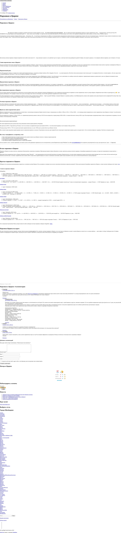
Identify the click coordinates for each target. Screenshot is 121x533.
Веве (1, 438)
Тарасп (1, 498)
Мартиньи (2, 476)
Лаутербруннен (3, 464)
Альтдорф (2, 413)
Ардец (1, 419)
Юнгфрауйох (3, 513)
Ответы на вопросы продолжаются (10, 399)
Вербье (1, 442)
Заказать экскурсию (4, 518)
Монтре (1, 479)
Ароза (1, 420)
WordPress (14, 532)
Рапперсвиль (3, 489)
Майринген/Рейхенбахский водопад (8, 475)
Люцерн (2, 473)
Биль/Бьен (2, 430)
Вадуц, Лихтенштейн (4, 437)
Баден (1, 426)
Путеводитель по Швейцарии (6, 19)
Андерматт (2, 415)
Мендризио (2, 478)
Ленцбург (2, 468)
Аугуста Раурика (3, 422)
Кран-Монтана (3, 460)
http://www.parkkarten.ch (33, 293)
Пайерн (1, 488)
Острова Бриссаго (4, 487)
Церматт (2, 503)
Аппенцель (2, 416)
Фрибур (1, 502)
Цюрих (4, 4)
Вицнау (1, 445)
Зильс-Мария (3, 454)
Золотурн (2, 455)
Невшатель (2, 485)
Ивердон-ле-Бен (3, 456)
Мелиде (1, 477)
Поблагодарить (3, 520)
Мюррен (2, 484)
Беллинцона (2, 428)
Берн (1, 429)
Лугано (1, 471)
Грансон (2, 446)
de (5, 215)
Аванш (1, 412)
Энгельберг (2, 512)
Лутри (1, 472)
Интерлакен (2, 458)
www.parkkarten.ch (76, 142)
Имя (1, 354)
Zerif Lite (2, 532)
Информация (5, 9)
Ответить (5, 298)
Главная (4, 2)
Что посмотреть (6, 7)
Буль (1, 436)
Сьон (1, 497)
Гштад (1, 450)
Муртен (1, 482)
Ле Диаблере (2, 465)
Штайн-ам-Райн (3, 510)
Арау (1, 417)
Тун (1, 499)
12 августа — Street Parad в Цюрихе (10, 398)
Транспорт (5, 8)
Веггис (1, 439)
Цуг (1, 504)
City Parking (2, 178)
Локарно (2, 470)
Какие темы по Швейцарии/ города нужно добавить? (14, 396)
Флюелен (2, 501)
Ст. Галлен (2, 494)
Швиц (1, 507)
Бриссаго (2, 434)
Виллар (1, 443)
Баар (1, 424)
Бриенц (1, 433)
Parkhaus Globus (3, 189)
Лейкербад (7, 465)
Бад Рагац (2, 425)
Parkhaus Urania (3, 184)
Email (1, 356)
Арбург (1, 418)
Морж (1, 480)
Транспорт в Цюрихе (22, 19)
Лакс (1, 463)
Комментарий (3, 352)
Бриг (1, 432)
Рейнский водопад (4, 490)
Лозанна (2, 469)
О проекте (5, 10)
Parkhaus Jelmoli (3, 196)
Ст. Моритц (2, 495)
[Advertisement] (38, 47)
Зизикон (2, 453)
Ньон (1, 486)
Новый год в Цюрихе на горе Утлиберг (11, 395)
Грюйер (1, 449)
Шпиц (1, 508)
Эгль (1, 511)
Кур (1, 461)
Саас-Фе (2, 492)
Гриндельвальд (3, 447)
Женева (4, 5)
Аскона (1, 421)
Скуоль (1, 493)
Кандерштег (2, 459)
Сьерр (1, 496)
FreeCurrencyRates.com (5, 404)
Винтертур (2, 444)
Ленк (1, 467)
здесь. (51, 223)
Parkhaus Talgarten (3, 202)
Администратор (11, 12)
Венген (1, 441)
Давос (1, 451)
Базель (1, 427)
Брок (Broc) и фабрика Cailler (6, 435)
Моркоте (2, 481)
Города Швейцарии (7, 6)
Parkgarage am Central (4, 209)
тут (119, 164)
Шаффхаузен (2, 506)
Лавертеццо (2, 462)
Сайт (1, 358)
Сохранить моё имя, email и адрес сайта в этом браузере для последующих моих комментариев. (22, 361)
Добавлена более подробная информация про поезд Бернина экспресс (18, 394)
